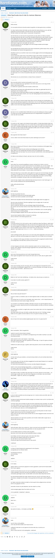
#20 (53, 422)
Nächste (6, 19)
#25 (53, 518)
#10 (53, 219)
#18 (53, 381)
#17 (53, 352)
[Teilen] (51, 22)
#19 (53, 392)
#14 (53, 287)
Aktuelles (9, 8)
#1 (53, 22)
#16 (53, 328)
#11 (53, 252)
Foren (3, 8)
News (15, 8)
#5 (53, 121)
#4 (53, 109)
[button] (12, 8)
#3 (53, 98)
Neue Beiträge (3, 10)
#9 (53, 188)
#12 (53, 263)
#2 (53, 80)
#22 (53, 461)
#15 (53, 316)
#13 (53, 274)
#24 (53, 506)
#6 (53, 132)
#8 (53, 159)
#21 (53, 446)
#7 (53, 143)
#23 (53, 495)
